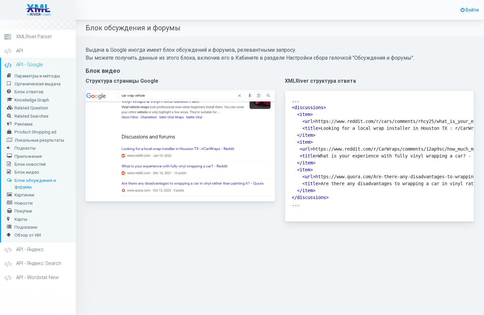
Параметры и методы (37, 75)
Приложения (28, 156)
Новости (23, 203)
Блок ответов (28, 91)
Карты (20, 219)
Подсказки (25, 227)
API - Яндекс (29, 249)
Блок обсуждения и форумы (35, 183)
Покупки (23, 211)
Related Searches (31, 116)
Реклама (23, 124)
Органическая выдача (37, 83)
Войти (472, 10)
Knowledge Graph (31, 99)
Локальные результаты (39, 140)
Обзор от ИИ (27, 235)
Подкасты (25, 148)
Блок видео (26, 172)
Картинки (24, 194)
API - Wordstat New (37, 277)
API (19, 51)
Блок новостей (30, 164)
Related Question (31, 107)
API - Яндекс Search (38, 263)
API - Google (29, 65)
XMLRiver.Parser (33, 37)
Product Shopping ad (35, 131)
